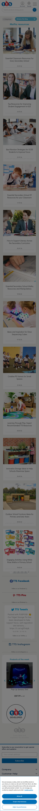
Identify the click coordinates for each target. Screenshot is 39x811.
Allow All (19, 796)
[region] (19, 793)
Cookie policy (28, 790)
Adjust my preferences (19, 807)
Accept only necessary (19, 802)
